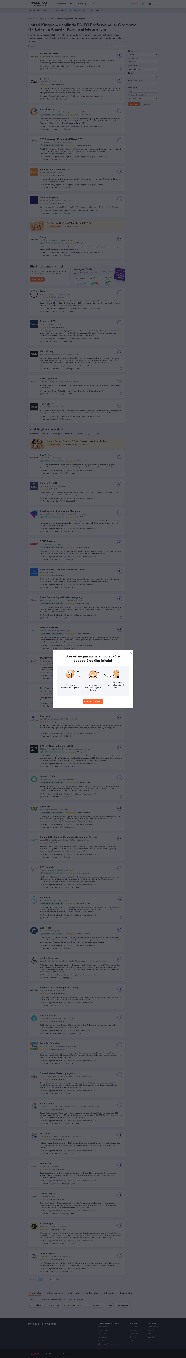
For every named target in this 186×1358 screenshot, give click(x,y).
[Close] (130, 652)
